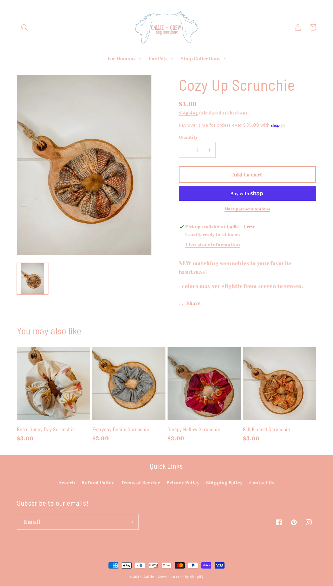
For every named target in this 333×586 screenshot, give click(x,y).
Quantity (188, 137)
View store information (212, 244)
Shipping (188, 113)
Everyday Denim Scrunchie (121, 429)
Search (67, 482)
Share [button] (193, 303)
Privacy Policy (183, 482)
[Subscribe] (131, 522)
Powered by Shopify (186, 576)
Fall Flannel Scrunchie (266, 429)
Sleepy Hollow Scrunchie (194, 429)
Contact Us (261, 482)
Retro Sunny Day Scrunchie (46, 429)
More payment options (247, 209)
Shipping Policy (224, 482)
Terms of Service (140, 482)
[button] (24, 27)
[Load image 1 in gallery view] (32, 278)
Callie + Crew (155, 576)
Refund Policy (97, 482)
